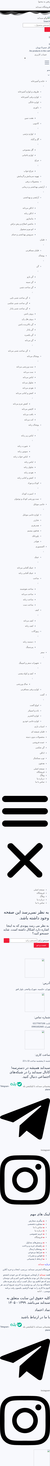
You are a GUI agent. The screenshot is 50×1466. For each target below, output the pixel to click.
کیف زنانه (29, 626)
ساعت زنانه (28, 599)
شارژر (36, 520)
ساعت (36, 578)
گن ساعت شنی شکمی (18, 303)
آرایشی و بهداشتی (31, 197)
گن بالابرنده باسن (25, 324)
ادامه (39, 1291)
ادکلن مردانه (28, 208)
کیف (37, 610)
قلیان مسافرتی (32, 250)
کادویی (36, 123)
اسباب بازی (39, 726)
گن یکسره (29, 335)
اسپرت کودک (27, 494)
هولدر (36, 541)
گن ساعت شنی (26, 287)
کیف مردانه (28, 621)
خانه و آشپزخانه (37, 81)
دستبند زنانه (28, 642)
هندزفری (35, 525)
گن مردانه (29, 340)
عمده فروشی (38, 742)
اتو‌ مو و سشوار (26, 229)
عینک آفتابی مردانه (25, 568)
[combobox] (36, 25)
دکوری (36, 107)
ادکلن (42, 753)
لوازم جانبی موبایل (31, 515)
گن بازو (30, 277)
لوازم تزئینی (28, 134)
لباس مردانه (28, 377)
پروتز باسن (28, 314)
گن (37, 266)
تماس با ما (39, 782)
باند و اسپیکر (33, 711)
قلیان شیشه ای (37, 732)
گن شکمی (39, 747)
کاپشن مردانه (27, 409)
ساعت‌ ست (28, 605)
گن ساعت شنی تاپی (19, 298)
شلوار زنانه (28, 467)
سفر (42, 652)
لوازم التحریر (33, 716)
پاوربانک (35, 536)
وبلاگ (42, 775)
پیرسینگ (29, 647)
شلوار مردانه (27, 383)
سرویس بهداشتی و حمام (22, 234)
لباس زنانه (28, 462)
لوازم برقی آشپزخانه (30, 97)
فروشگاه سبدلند (43, 7)
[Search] (47, 29)
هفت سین (28, 118)
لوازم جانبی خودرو (31, 721)
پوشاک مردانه (33, 356)
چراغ (37, 160)
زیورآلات (35, 631)
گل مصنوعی (27, 150)
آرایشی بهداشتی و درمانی (33, 187)
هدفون (41, 763)
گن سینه (29, 282)
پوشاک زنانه (33, 425)
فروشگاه (40, 772)
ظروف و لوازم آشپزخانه (28, 92)
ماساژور (29, 219)
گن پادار (30, 330)
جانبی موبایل (38, 504)
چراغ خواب (28, 171)
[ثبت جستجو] (6, 940)
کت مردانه (28, 420)
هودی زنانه (28, 472)
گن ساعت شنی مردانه (18, 351)
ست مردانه (28, 372)
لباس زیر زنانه (27, 435)
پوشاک (41, 256)
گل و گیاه (35, 139)
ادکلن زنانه (28, 213)
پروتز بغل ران (27, 319)
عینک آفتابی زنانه (26, 573)
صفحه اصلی (39, 769)
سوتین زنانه (23, 451)
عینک (36, 557)
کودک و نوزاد (33, 483)
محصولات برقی (32, 181)
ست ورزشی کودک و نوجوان (26, 499)
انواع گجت (34, 705)
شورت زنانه (23, 446)
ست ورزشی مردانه (24, 367)
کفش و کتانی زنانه (25, 478)
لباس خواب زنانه (20, 457)
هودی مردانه (27, 388)
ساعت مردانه (27, 594)
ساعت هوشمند (26, 589)
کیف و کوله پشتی (25, 673)
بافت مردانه (28, 414)
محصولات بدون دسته (35, 737)
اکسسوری (40, 546)
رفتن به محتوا (44, 2)
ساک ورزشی (22, 684)
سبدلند (42, 1275)
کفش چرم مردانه (20, 404)
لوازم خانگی (33, 102)
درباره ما (40, 779)
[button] (25, 836)
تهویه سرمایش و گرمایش (28, 176)
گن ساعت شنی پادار (19, 308)
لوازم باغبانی (27, 155)
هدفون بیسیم (33, 531)
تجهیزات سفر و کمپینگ (29, 663)
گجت (42, 695)
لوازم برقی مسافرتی (30, 689)
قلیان (42, 240)
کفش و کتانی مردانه (24, 393)
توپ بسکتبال (38, 758)
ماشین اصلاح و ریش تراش (21, 224)
